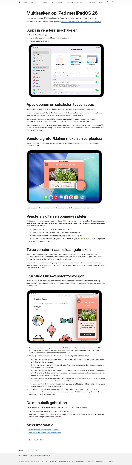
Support (25, 455)
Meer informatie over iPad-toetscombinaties (45, 433)
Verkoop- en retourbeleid (78, 461)
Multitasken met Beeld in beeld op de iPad (44, 430)
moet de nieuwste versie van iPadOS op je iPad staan (81, 22)
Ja (28, 450)
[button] (107, 2)
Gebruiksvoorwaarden (64, 461)
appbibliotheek (82, 109)
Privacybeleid (53, 461)
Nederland (110, 461)
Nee (36, 450)
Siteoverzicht (89, 461)
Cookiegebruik (99, 461)
